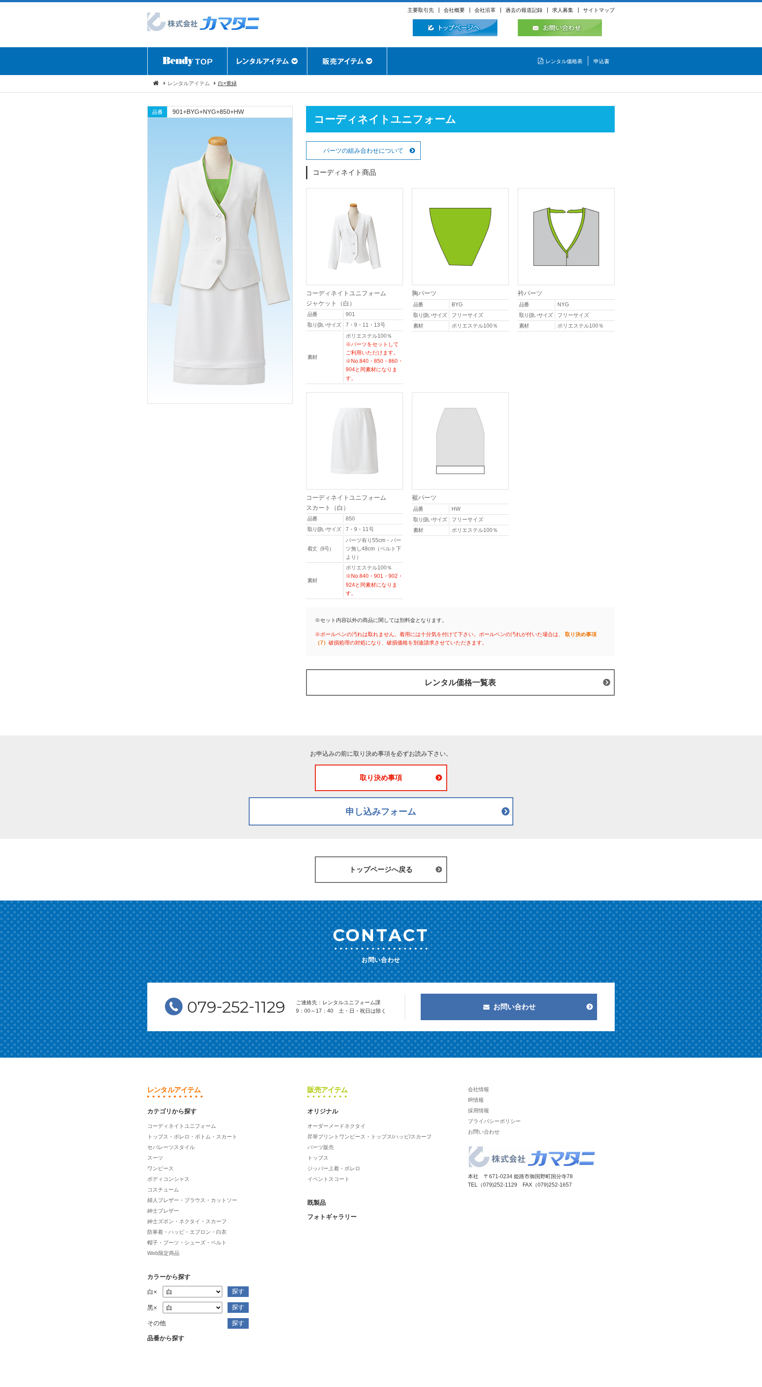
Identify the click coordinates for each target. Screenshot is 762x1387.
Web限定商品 (163, 1253)
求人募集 (562, 10)
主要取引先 (420, 10)
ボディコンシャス (168, 1179)
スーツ (155, 1158)
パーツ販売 (320, 1147)
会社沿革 (485, 10)
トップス (318, 1158)
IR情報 (476, 1100)
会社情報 (478, 1089)
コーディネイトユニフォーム (181, 1126)
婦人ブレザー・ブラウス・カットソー (192, 1200)
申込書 (601, 61)
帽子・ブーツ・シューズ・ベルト (187, 1243)
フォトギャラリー (332, 1216)
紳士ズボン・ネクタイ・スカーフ (187, 1221)
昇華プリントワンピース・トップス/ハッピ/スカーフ (369, 1137)
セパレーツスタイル (171, 1147)
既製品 (316, 1202)
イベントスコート (328, 1179)
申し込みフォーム (381, 811)
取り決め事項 (381, 777)
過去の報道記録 (523, 10)
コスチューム (163, 1190)
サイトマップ (599, 10)
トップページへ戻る (381, 869)
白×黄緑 (227, 83)
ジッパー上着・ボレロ (333, 1168)
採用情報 (478, 1111)
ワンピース (160, 1168)
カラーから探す (168, 1276)
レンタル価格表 (564, 61)
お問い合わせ (514, 1006)
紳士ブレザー (163, 1211)
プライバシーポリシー (494, 1121)
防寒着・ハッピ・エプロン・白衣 (187, 1232)
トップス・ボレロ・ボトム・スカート (192, 1137)
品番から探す (165, 1338)
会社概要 (454, 10)
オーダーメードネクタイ (336, 1126)
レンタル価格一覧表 (460, 682)
